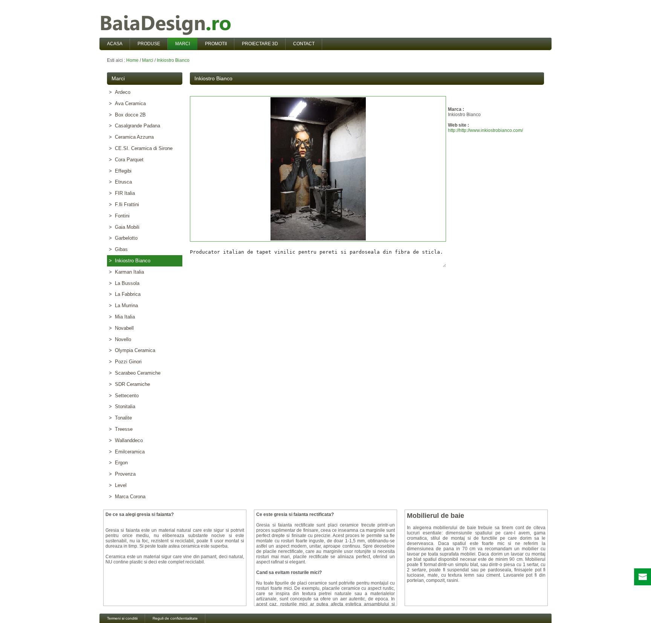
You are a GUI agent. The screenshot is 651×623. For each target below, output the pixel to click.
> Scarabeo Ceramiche (134, 373)
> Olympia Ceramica (132, 350)
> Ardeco (119, 92)
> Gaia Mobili (124, 227)
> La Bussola (124, 283)
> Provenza (122, 474)
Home (132, 60)
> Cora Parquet (126, 159)
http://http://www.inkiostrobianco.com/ (485, 130)
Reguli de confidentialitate (175, 618)
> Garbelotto (123, 238)
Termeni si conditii (122, 618)
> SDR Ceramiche (129, 384)
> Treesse (121, 429)
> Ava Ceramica (127, 103)
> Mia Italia (122, 317)
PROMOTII (216, 43)
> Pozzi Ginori (125, 361)
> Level (118, 485)
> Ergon (118, 462)
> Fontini (119, 216)
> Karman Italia (126, 272)
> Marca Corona (127, 496)
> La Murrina (123, 305)
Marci (147, 60)
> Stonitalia (122, 406)
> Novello (120, 339)
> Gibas (118, 249)
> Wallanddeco (126, 440)
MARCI (182, 43)
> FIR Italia (122, 193)
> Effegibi (120, 171)
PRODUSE (149, 43)
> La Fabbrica (125, 294)
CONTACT (304, 43)
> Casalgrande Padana (134, 126)
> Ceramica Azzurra (131, 137)
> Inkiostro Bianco (129, 260)
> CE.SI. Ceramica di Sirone (141, 148)
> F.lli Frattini (124, 204)
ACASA (114, 43)
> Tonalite (120, 418)
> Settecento (124, 395)
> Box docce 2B (127, 115)
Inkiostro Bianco (173, 60)
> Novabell (121, 328)
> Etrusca (120, 182)
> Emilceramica (127, 452)
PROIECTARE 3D (260, 43)
